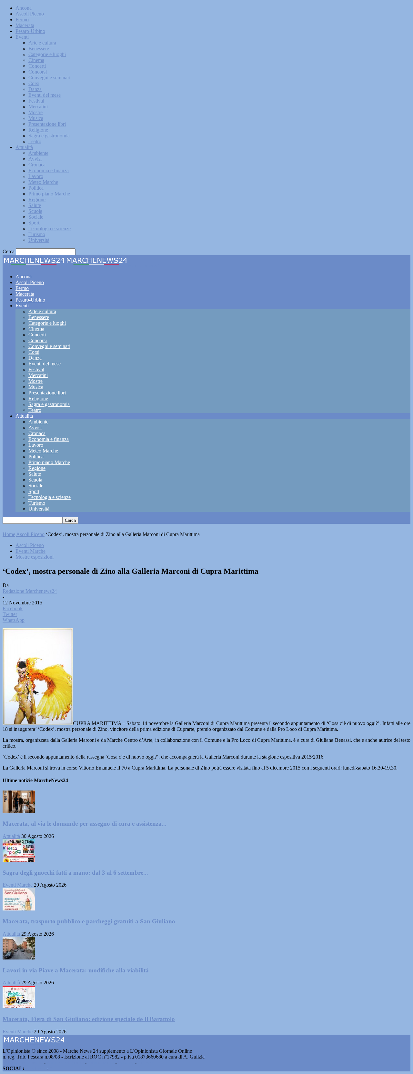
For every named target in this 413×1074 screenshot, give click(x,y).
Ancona (23, 8)
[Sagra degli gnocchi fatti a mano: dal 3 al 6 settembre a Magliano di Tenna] (19, 860)
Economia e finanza (48, 170)
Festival (36, 101)
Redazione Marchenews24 (30, 591)
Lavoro (35, 176)
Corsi (33, 83)
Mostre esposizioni (34, 557)
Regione (36, 199)
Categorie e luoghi (47, 54)
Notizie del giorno (65, 1062)
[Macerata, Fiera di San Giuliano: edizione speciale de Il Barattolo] (19, 1006)
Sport (33, 222)
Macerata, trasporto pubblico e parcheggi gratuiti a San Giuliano (89, 921)
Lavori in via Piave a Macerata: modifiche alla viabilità (76, 970)
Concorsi (37, 72)
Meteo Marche (43, 182)
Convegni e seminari (49, 77)
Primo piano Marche (49, 193)
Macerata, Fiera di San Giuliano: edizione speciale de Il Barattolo (89, 1019)
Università (38, 240)
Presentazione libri (47, 124)
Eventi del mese (44, 95)
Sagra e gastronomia (49, 135)
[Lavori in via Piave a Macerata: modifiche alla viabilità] (19, 957)
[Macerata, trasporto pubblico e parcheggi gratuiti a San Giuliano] (19, 908)
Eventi (22, 37)
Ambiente (38, 153)
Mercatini (38, 106)
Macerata (24, 25)
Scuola (35, 211)
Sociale (35, 217)
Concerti (37, 66)
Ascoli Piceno (29, 13)
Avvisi (35, 159)
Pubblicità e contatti (23, 1062)
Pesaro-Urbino (30, 31)
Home (9, 534)
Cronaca (36, 164)
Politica (36, 188)
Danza (35, 89)
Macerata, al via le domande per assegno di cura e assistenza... (84, 823)
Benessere (38, 48)
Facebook (35, 1068)
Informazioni (101, 1062)
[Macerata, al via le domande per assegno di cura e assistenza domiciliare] (19, 811)
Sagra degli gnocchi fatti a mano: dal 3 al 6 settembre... (75, 872)
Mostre (35, 112)
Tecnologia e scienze (49, 228)
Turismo (36, 234)
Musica (35, 118)
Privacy (126, 1062)
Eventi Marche (30, 551)
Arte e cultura (42, 42)
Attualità (24, 147)
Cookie (145, 1062)
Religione (38, 130)
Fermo (22, 19)
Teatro (34, 141)
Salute (34, 205)
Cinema (36, 60)
